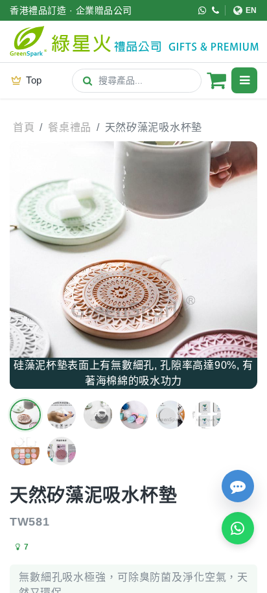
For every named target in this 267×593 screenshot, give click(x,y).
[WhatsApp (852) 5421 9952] (202, 10)
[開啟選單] (244, 80)
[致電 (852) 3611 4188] (216, 10)
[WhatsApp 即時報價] (238, 528)
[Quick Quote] (238, 486)
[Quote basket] (216, 80)
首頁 (23, 127)
